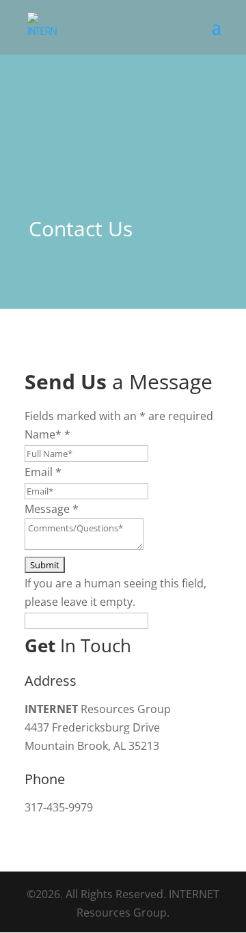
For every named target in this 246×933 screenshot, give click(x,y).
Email (43, 471)
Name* (47, 434)
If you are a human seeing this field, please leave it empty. (115, 592)
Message (52, 508)
